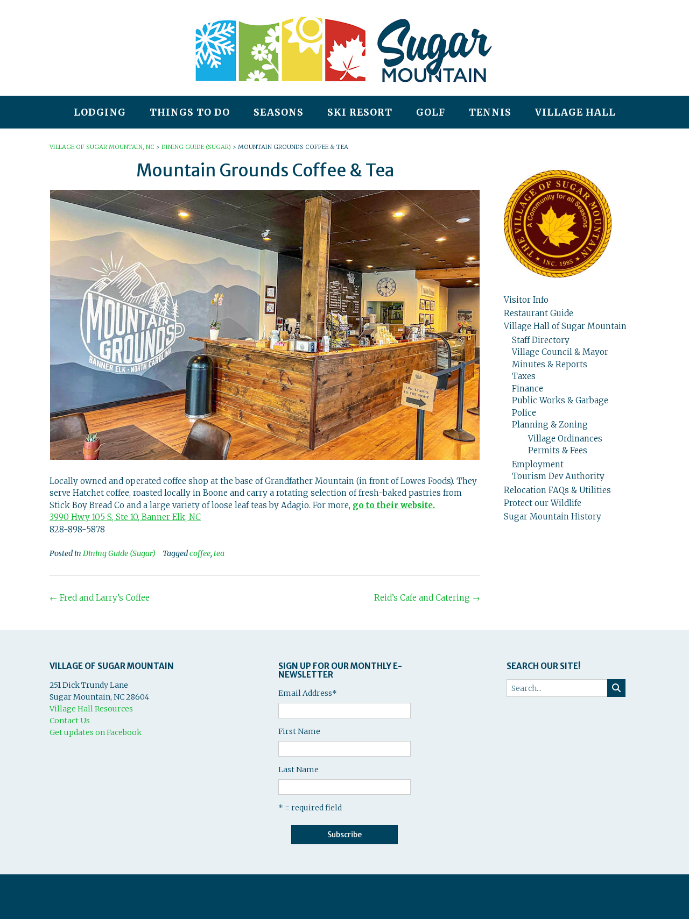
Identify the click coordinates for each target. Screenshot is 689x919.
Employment (538, 464)
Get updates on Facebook (96, 732)
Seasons (279, 112)
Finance (527, 388)
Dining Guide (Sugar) (119, 553)
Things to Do (190, 112)
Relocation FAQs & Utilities (557, 490)
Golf (430, 112)
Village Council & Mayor (560, 352)
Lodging (100, 112)
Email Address (307, 693)
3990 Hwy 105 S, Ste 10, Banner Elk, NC (125, 517)
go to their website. (394, 505)
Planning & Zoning (550, 424)
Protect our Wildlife (542, 503)
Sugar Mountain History (552, 516)
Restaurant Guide (538, 313)
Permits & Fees (557, 450)
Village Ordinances (565, 438)
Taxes (524, 376)
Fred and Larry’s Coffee (100, 598)
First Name (299, 731)
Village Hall (575, 112)
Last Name (298, 769)
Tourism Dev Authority (558, 476)
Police (524, 413)
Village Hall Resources (91, 709)
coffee (199, 553)
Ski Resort (359, 112)
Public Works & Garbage (560, 400)
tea (219, 553)
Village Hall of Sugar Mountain (565, 326)
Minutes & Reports (549, 364)
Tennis (490, 112)
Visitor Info (526, 300)
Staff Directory (541, 340)
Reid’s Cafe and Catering (427, 598)
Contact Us (70, 720)
